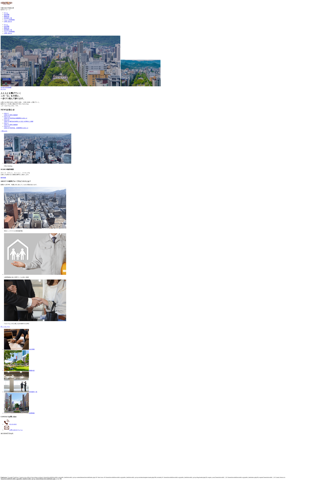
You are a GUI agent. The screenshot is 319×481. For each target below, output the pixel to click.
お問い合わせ (8, 21)
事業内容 (6, 16)
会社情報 (6, 14)
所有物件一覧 (8, 18)
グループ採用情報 (9, 19)
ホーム (6, 12)
